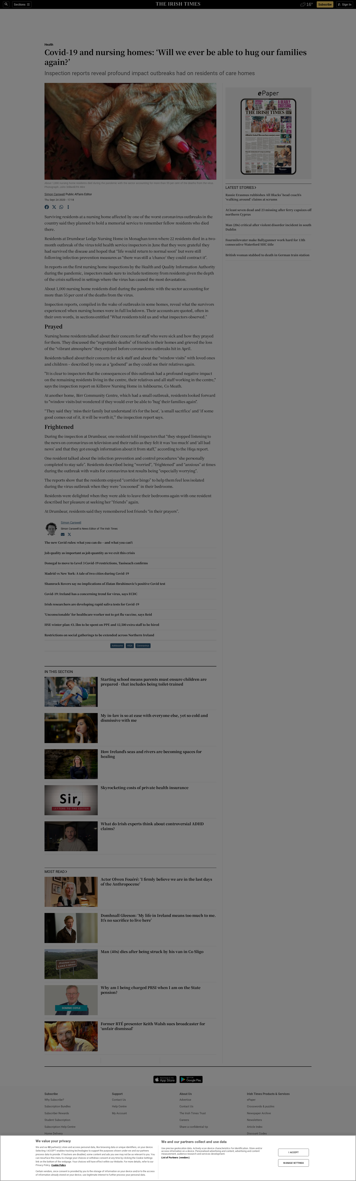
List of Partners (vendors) (175, 1157)
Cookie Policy (58, 1165)
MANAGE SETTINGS (293, 1163)
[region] (178, 1158)
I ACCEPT (294, 1152)
